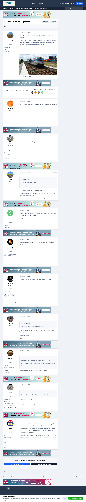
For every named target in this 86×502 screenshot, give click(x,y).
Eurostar (10, 323)
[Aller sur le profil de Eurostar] (10, 318)
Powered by (77, 492)
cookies (14, 498)
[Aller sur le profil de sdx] (42, 92)
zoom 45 (10, 428)
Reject (65, 498)
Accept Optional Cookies (76, 498)
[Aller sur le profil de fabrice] (32, 92)
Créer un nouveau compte (17, 464)
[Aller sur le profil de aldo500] (10, 353)
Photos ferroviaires (27, 26)
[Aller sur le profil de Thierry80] (5, 26)
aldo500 (10, 358)
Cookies (17, 492)
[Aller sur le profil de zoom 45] (10, 423)
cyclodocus (10, 283)
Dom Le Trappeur (10, 247)
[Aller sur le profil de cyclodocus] (10, 279)
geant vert (10, 108)
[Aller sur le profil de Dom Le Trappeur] (10, 242)
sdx (10, 218)
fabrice (10, 143)
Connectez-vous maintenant (44, 464)
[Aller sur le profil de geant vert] (35, 92)
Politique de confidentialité (8, 492)
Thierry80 (10, 40)
